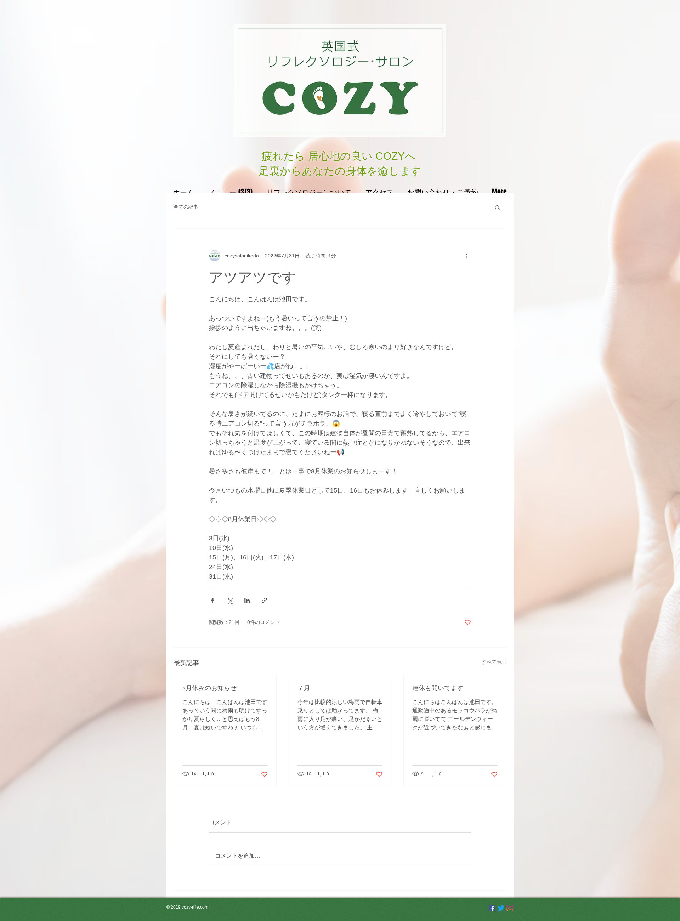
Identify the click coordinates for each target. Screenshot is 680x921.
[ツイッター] (501, 908)
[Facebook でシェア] (212, 600)
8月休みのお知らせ (209, 688)
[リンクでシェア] (264, 600)
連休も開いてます (437, 688)
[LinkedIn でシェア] (247, 600)
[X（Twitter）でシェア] (229, 600)
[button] (497, 207)
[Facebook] (492, 908)
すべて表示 (494, 662)
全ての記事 (186, 207)
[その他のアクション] (467, 255)
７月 (304, 688)
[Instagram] (509, 908)
